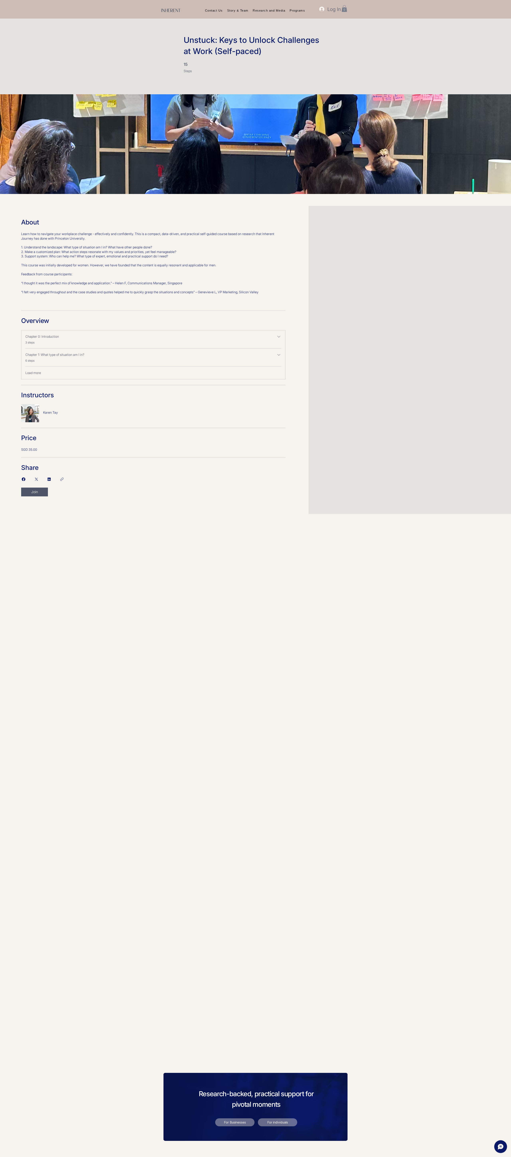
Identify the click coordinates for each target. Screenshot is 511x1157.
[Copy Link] (61, 479)
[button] (344, 8)
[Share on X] (36, 479)
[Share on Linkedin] (49, 479)
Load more (33, 373)
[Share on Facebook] (23, 479)
